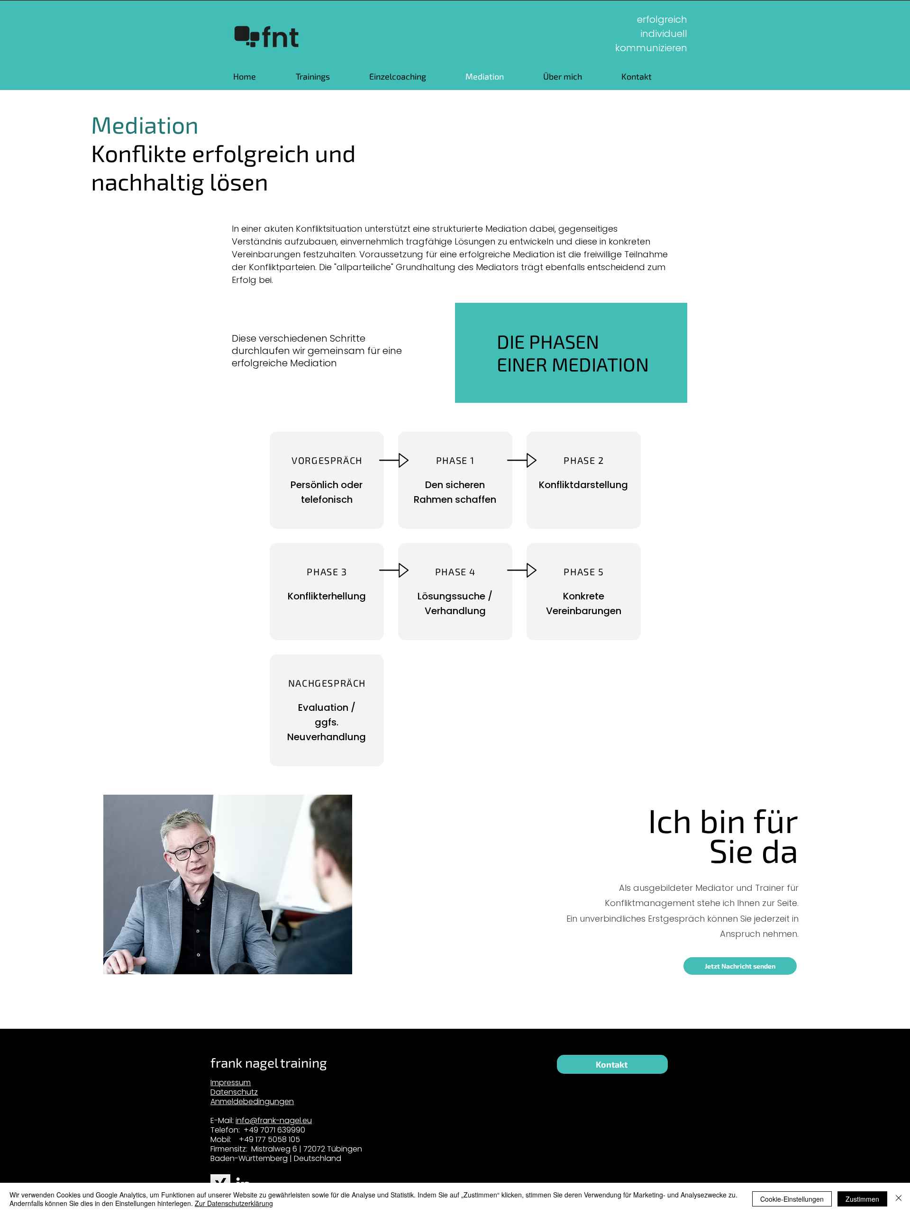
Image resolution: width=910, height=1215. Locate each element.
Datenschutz (234, 1092)
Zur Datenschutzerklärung (234, 1203)
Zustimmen (862, 1199)
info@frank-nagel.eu (274, 1120)
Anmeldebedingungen (252, 1101)
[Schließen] (898, 1198)
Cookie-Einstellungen (792, 1199)
